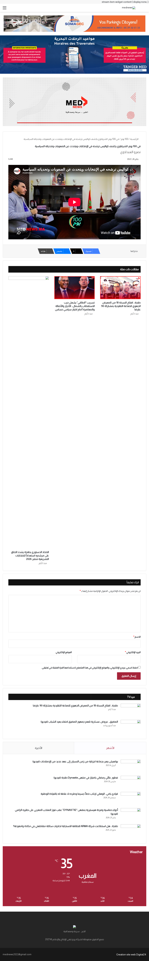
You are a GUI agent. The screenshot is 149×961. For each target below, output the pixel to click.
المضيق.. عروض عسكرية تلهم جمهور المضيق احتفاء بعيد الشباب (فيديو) (79, 721)
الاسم (137, 636)
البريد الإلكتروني (133, 652)
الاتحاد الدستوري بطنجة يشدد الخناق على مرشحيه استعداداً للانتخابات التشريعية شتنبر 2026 (30, 555)
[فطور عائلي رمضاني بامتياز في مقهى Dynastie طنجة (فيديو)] (131, 782)
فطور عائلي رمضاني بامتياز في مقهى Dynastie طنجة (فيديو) (86, 777)
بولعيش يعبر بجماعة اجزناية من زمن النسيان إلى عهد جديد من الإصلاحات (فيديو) (75, 761)
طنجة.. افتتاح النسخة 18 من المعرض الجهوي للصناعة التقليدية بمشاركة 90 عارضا (121, 306)
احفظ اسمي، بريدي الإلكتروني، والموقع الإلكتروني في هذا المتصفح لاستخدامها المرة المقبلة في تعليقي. (89, 667)
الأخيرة (38, 747)
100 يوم (124, 139)
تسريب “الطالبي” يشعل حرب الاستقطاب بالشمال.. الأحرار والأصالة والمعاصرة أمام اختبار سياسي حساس (75, 306)
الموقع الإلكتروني (64, 652)
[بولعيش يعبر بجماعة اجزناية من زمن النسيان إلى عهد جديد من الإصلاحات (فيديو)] (131, 766)
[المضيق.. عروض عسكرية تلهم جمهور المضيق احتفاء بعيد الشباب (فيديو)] (131, 726)
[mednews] (128, 7)
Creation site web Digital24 (131, 954)
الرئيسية (134, 139)
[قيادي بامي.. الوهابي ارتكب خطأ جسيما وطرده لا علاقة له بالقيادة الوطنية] (131, 799)
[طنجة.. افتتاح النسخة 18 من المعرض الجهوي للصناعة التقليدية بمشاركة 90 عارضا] (120, 287)
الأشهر (110, 747)
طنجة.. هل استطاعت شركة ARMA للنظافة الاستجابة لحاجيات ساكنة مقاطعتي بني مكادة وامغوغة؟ (65, 826)
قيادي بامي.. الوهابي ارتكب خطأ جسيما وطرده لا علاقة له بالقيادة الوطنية (79, 793)
